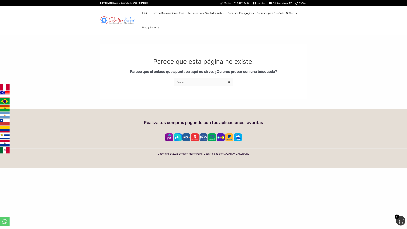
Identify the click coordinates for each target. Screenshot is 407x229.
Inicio (145, 13)
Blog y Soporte (150, 27)
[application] (223, 13)
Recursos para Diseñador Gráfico (275, 13)
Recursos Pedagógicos (241, 13)
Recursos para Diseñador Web (205, 13)
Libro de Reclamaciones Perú (168, 13)
